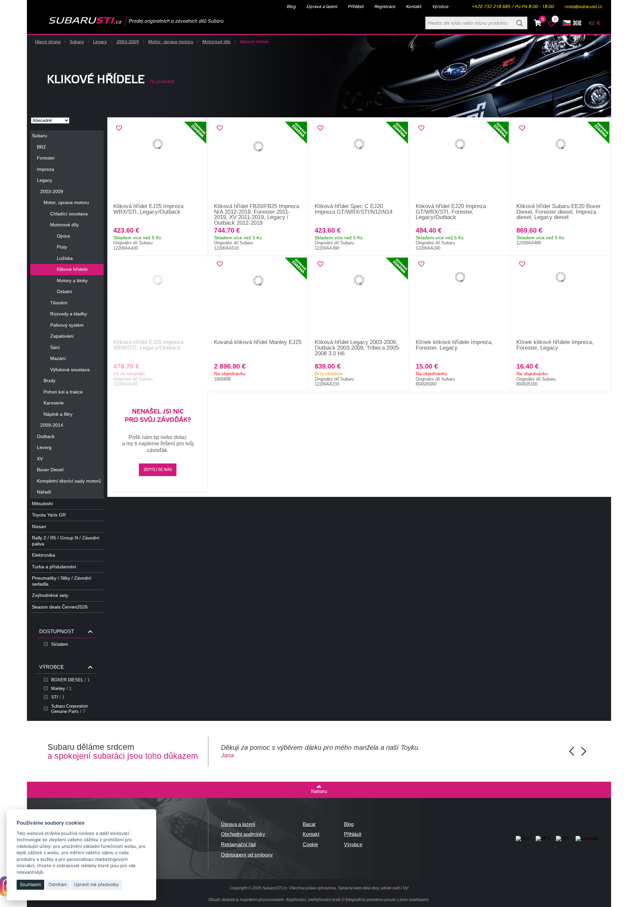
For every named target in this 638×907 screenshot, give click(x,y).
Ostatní (64, 291)
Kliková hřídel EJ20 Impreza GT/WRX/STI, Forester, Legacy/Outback (451, 211)
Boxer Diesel (50, 469)
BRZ (41, 147)
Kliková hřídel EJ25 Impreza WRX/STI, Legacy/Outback (148, 209)
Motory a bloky (72, 280)
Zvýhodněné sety (50, 595)
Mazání (58, 358)
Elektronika (43, 555)
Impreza (45, 169)
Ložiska (65, 258)
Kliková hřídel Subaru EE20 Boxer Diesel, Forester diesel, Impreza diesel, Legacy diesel (558, 211)
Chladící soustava (69, 213)
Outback (45, 436)
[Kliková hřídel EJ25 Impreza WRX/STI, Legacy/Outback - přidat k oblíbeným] (119, 128)
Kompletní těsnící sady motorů (69, 481)
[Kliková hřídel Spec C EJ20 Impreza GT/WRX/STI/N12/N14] (359, 162)
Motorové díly (216, 42)
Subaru (77, 42)
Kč (591, 23)
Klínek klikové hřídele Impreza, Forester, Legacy (454, 345)
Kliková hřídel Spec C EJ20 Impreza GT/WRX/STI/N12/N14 (353, 209)
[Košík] (538, 24)
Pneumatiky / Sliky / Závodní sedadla (61, 581)
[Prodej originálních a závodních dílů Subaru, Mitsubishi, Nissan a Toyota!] (125, 21)
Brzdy (49, 380)
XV (40, 458)
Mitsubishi (42, 503)
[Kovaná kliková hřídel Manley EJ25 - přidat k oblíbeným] (220, 264)
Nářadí (44, 492)
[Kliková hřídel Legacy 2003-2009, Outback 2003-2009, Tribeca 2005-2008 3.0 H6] (359, 298)
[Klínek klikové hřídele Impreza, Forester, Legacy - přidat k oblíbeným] (421, 264)
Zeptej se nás (158, 469)
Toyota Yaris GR (49, 514)
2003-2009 (127, 42)
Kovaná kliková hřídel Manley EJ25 (257, 342)
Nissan (39, 526)
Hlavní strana (47, 42)
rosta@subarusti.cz (583, 6)
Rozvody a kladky (68, 313)
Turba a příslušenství (54, 566)
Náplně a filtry (58, 414)
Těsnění (58, 302)
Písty (62, 247)
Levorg (44, 447)
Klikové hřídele (72, 269)
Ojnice (63, 236)
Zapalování (62, 336)
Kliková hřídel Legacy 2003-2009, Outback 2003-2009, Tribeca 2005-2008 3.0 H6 (357, 347)
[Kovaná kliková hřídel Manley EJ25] (258, 298)
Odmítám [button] (58, 884)
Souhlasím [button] (30, 884)
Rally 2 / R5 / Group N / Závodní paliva (65, 540)
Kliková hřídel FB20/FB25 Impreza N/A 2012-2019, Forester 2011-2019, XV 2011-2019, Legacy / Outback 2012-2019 (256, 214)
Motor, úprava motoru (170, 42)
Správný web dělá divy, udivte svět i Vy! (373, 888)
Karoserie (54, 402)
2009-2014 (51, 425)
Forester (46, 158)
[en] (577, 23)
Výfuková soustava (70, 369)
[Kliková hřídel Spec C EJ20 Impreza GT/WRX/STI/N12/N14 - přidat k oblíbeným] (320, 128)
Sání (55, 347)
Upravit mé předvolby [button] (96, 884)
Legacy (100, 42)
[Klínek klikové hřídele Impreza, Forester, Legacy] (460, 298)
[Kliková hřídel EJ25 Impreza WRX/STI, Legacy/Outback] (157, 162)
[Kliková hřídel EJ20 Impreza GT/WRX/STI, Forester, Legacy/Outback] (460, 162)
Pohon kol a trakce (63, 392)
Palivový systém (67, 325)
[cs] (567, 23)
